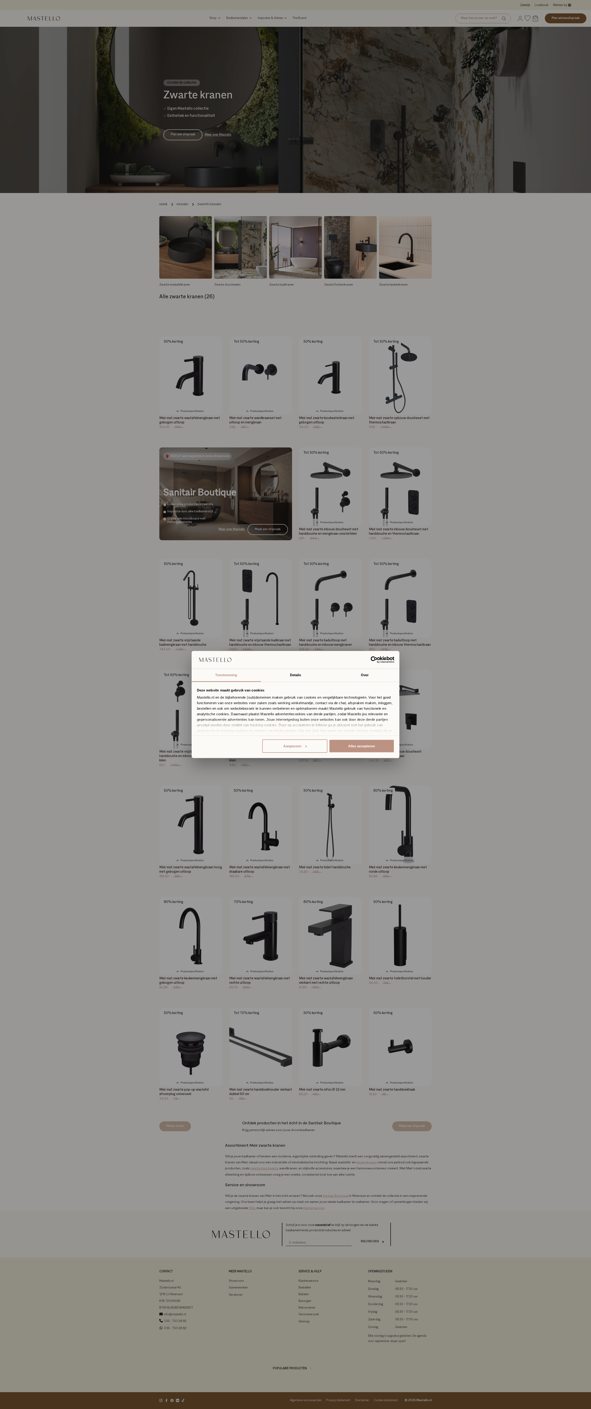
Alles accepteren (361, 746)
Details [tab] (295, 675)
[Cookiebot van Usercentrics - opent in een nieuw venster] (374, 659)
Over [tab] (365, 675)
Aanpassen (292, 746)
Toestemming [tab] (226, 675)
